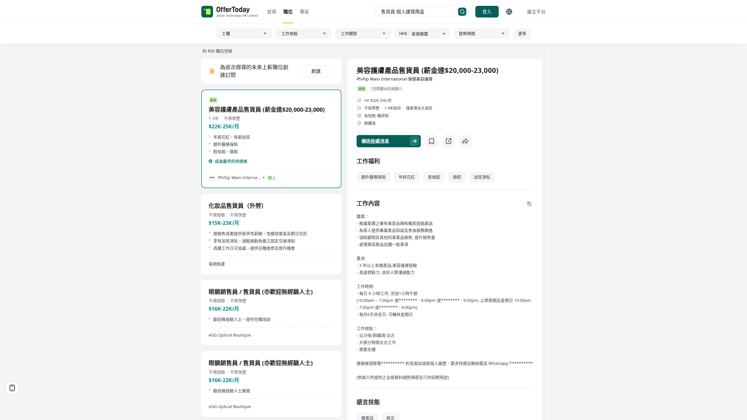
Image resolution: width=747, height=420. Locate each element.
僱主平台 (536, 11)
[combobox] (419, 11)
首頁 (271, 11)
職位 (288, 11)
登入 (487, 11)
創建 (316, 71)
